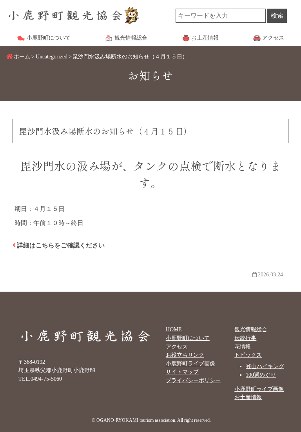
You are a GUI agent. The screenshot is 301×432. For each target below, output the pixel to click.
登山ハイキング (265, 366)
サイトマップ (182, 371)
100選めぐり (261, 375)
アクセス (177, 346)
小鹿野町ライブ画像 (190, 363)
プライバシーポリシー (193, 380)
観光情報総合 (250, 329)
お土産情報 (248, 397)
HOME (174, 329)
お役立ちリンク (185, 355)
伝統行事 (245, 338)
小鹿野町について (188, 338)
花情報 (242, 346)
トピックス (248, 355)
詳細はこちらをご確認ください (61, 245)
